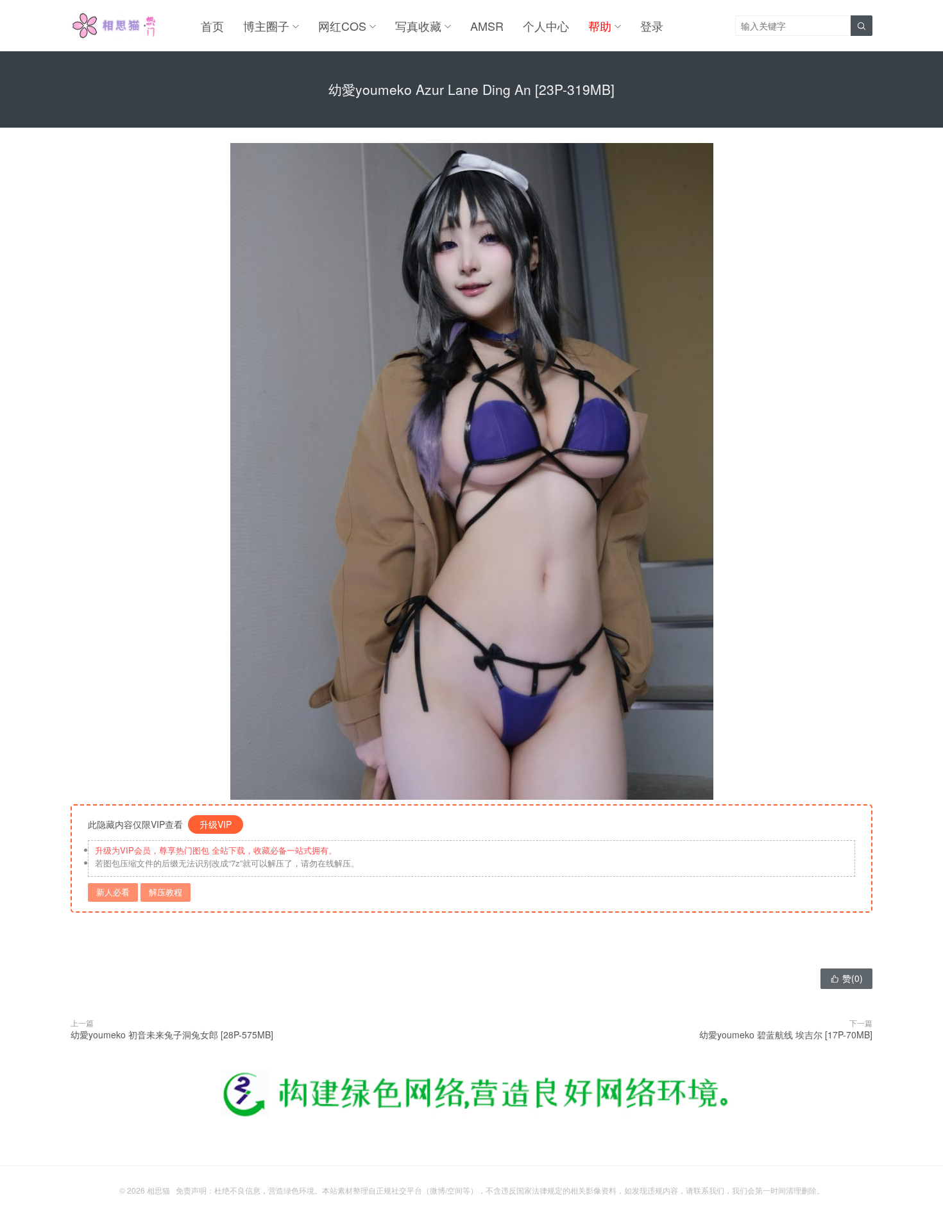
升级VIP (216, 824)
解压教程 (165, 892)
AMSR (487, 25)
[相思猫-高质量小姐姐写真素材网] (113, 25)
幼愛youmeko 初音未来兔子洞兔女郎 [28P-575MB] (172, 1034)
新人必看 (113, 892)
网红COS (342, 25)
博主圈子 (266, 25)
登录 (651, 25)
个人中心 (546, 25)
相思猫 (158, 1190)
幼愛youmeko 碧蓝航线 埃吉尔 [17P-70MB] (785, 1034)
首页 (212, 25)
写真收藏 (418, 25)
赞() (846, 978)
